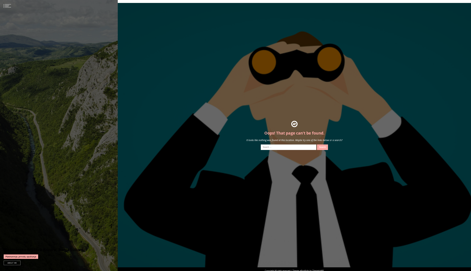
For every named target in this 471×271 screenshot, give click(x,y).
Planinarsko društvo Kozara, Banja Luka (42, 249)
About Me (12, 263)
